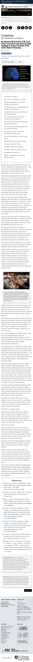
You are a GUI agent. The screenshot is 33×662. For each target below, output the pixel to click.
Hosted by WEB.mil (6, 658)
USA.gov (3, 642)
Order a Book (20, 605)
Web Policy (4, 631)
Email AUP (19, 602)
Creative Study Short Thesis (9, 467)
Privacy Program (5, 636)
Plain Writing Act (5, 634)
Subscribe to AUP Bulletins (23, 608)
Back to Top (28, 590)
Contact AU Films (21, 603)
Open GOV (3, 641)
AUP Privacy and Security (7, 626)
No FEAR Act (4, 638)
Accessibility (4, 635)
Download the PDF (6, 53)
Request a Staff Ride (22, 606)
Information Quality (6, 632)
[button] (7, 3)
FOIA (2, 639)
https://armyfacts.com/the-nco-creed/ (14, 489)
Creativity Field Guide (18, 366)
